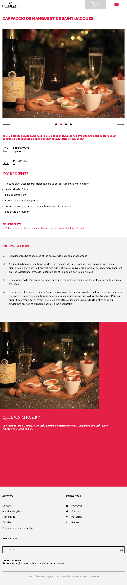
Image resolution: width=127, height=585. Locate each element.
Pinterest (76, 522)
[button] (6, 124)
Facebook (76, 505)
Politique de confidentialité (17, 528)
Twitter (75, 511)
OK (121, 550)
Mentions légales (12, 511)
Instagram (77, 517)
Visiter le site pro (95, 4)
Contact (7, 505)
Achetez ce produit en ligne (18, 429)
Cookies (6, 522)
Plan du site (9, 517)
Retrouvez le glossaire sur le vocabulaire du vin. (29, 563)
